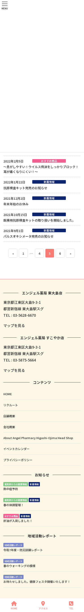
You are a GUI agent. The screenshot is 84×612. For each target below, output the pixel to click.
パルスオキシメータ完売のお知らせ (28, 236)
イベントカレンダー (16, 449)
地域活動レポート (13, 545)
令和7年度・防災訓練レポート (23, 550)
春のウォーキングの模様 (19, 566)
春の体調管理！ (13, 505)
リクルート (10, 405)
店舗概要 (9, 416)
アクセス (43, 608)
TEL (71, 608)
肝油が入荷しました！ (17, 521)
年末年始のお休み (15, 204)
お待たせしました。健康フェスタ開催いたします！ (36, 581)
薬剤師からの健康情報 (15, 484)
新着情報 (49, 182)
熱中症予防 (10, 489)
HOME (7, 394)
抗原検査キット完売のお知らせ (25, 188)
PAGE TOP (76, 591)
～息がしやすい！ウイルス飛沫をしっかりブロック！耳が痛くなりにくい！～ (41, 169)
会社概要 (9, 427)
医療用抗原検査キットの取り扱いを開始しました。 (39, 220)
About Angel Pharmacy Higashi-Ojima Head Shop (38, 438)
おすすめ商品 (49, 161)
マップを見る (14, 325)
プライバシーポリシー (17, 460)
